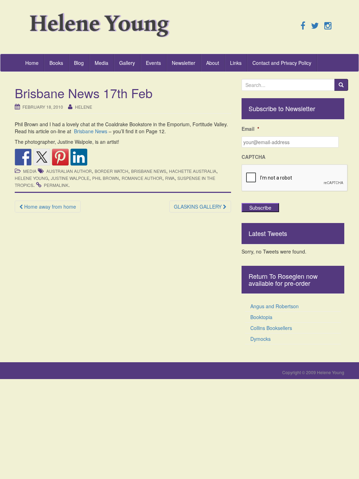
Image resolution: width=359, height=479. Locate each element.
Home (32, 62)
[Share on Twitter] (41, 157)
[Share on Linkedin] (78, 157)
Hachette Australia (192, 171)
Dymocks (260, 338)
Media (101, 62)
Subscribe (260, 207)
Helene (83, 107)
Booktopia (261, 317)
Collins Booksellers (271, 327)
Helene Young (31, 178)
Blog (79, 62)
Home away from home (49, 206)
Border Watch (111, 171)
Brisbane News (90, 131)
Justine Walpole (70, 178)
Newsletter (183, 62)
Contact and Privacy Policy (281, 62)
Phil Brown (105, 178)
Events (153, 62)
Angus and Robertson (274, 306)
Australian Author (69, 171)
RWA (170, 178)
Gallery (127, 62)
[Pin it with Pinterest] (60, 157)
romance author (142, 178)
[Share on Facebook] (23, 157)
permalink (56, 185)
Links (236, 62)
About (212, 62)
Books (56, 62)
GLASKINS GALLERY (198, 206)
